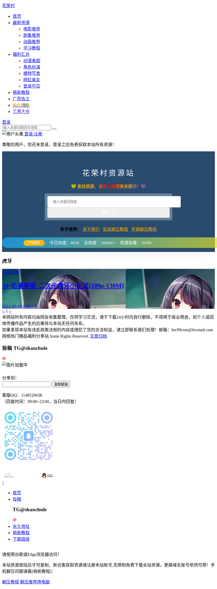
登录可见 (31, 86)
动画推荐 (31, 41)
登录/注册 (32, 134)
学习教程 (31, 48)
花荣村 (8, 5)
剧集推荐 (31, 35)
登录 (6, 122)
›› (10, 311)
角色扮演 (31, 67)
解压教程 (10, 582)
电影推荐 (31, 29)
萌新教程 (21, 92)
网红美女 (31, 80)
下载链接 (21, 539)
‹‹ (3, 311)
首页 (17, 16)
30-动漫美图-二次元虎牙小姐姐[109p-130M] (63, 285)
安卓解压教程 (115, 229)
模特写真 (31, 73)
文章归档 (98, 336)
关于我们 (91, 229)
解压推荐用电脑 (35, 582)
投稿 (17, 499)
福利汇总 (21, 54)
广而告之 (21, 99)
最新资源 (21, 22)
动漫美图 (31, 60)
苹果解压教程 (144, 229)
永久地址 (21, 526)
